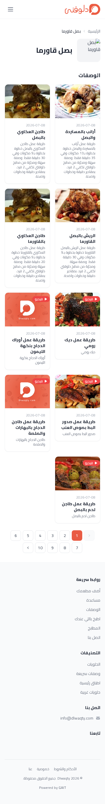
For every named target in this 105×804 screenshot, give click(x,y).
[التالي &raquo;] (28, 548)
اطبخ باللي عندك (87, 619)
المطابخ (94, 628)
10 (40, 548)
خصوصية (43, 769)
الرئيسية (94, 31)
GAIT (62, 787)
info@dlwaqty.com (76, 718)
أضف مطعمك (88, 591)
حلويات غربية (90, 692)
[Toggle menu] (10, 9)
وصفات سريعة (88, 673)
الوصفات (93, 609)
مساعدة (93, 600)
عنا (30, 769)
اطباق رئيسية (90, 683)
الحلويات (93, 664)
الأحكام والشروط (65, 769)
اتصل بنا (94, 637)
